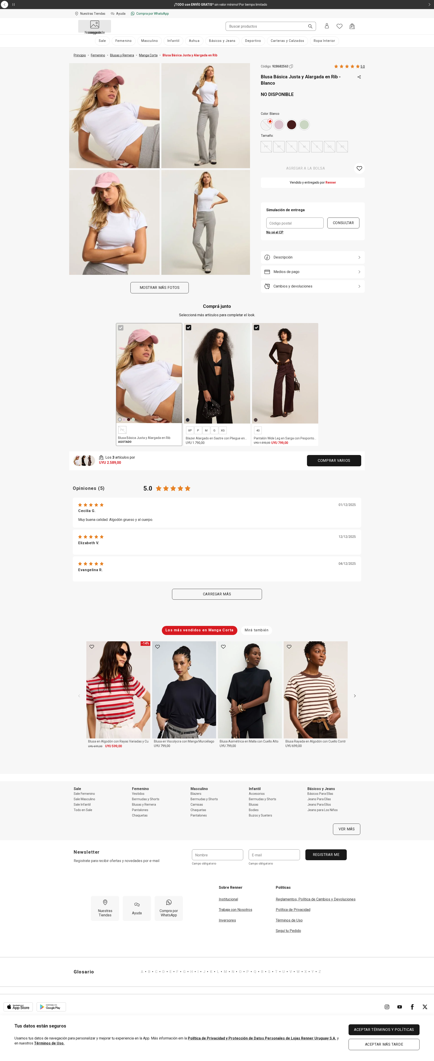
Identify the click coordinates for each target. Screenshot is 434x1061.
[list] (231, 971)
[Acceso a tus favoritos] (339, 26)
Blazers (196, 793)
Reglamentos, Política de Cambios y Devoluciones (316, 899)
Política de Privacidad (293, 910)
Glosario (84, 972)
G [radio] (317, 146)
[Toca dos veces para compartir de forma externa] (359, 77)
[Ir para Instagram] (387, 1006)
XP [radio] (279, 146)
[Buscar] (308, 27)
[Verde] (304, 124)
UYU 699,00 (95, 746)
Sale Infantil (82, 804)
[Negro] (187, 420)
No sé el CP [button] (274, 232)
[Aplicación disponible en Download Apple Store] (18, 1006)
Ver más (347, 829)
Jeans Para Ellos (319, 804)
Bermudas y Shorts (145, 799)
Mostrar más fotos (160, 287)
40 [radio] (257, 430)
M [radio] (304, 146)
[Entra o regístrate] (327, 26)
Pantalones (140, 810)
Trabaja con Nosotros (235, 910)
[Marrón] (291, 124)
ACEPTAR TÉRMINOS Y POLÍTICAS (384, 1029)
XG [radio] (342, 146)
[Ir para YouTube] (399, 1006)
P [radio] (292, 146)
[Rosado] (279, 124)
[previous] (79, 695)
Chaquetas (140, 815)
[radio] (266, 124)
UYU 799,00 (162, 746)
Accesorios (257, 793)
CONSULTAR (343, 223)
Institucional (228, 899)
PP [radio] (266, 146)
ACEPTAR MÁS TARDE (384, 1044)
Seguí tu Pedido (288, 931)
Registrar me (326, 855)
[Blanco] (266, 124)
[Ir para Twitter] (425, 1006)
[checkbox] (120, 328)
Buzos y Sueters (260, 815)
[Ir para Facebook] (412, 1006)
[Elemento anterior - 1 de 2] (4, 4)
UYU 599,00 (113, 746)
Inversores (227, 920)
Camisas (197, 804)
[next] (354, 695)
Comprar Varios (334, 460)
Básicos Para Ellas (320, 793)
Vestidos (138, 793)
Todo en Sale (83, 810)
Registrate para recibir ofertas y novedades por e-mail (116, 861)
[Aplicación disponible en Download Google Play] (51, 1006)
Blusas (253, 804)
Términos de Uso (289, 920)
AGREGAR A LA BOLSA (305, 168)
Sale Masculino (84, 799)
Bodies (254, 810)
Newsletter (87, 852)
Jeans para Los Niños (322, 810)
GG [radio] (330, 146)
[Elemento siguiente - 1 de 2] (429, 4)
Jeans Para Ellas (319, 799)
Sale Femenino (84, 793)
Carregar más (217, 594)
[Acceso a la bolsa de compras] (352, 26)
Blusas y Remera (144, 804)
